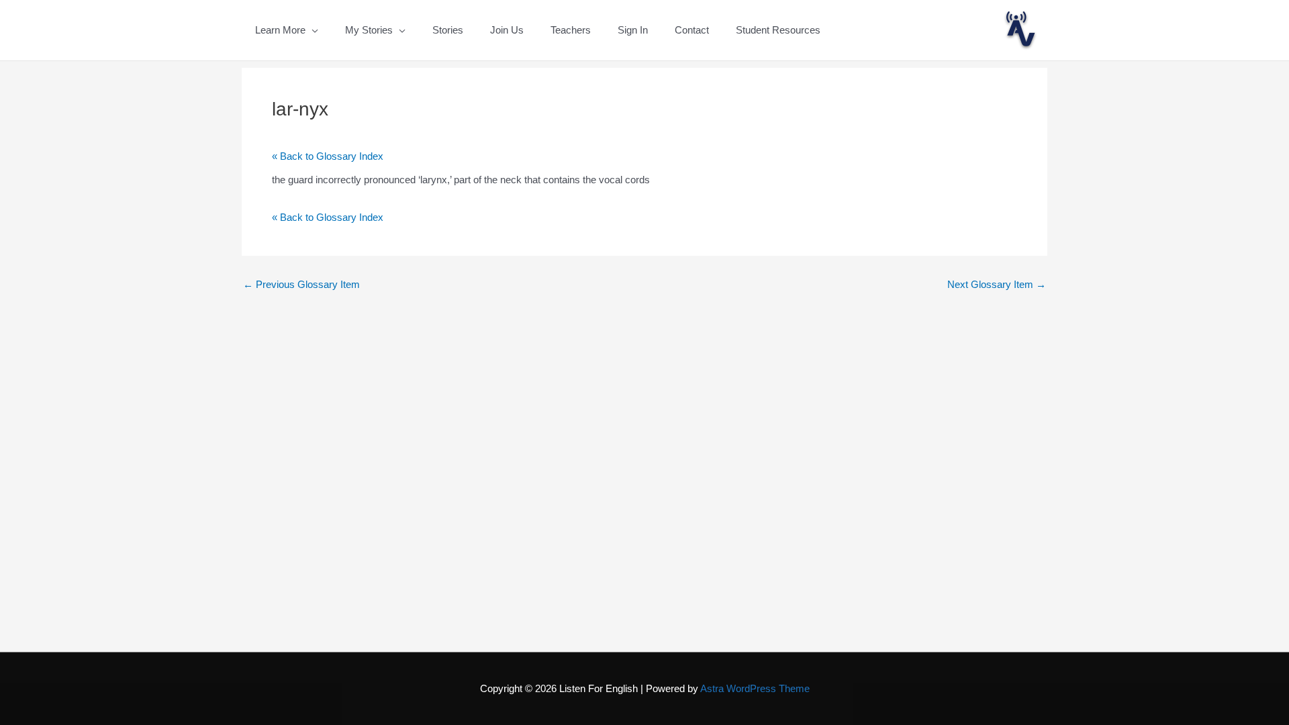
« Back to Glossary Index (327, 156)
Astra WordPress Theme (755, 688)
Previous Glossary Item (301, 284)
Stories (447, 30)
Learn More (280, 30)
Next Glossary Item (996, 284)
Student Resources (778, 30)
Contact (692, 30)
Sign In (633, 30)
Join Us (507, 30)
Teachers (571, 30)
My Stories (369, 30)
